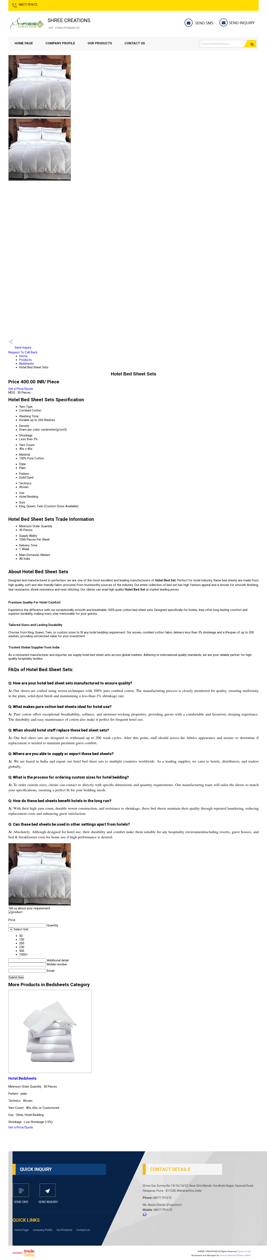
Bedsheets (26, 363)
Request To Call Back (22, 352)
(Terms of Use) (244, 1251)
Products (25, 360)
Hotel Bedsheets (22, 1078)
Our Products (100, 43)
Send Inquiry (22, 347)
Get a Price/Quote (20, 389)
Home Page (24, 43)
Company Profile (60, 43)
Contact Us (135, 43)
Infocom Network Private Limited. (235, 1255)
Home (23, 356)
